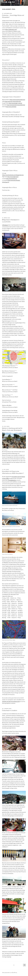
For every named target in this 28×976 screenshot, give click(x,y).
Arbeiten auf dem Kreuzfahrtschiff (11, 701)
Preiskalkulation (12, 480)
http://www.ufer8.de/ (11, 106)
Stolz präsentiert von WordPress (9, 972)
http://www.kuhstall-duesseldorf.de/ (16, 105)
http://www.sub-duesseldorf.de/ (13, 101)
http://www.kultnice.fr (11, 178)
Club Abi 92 (8, 2)
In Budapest (5, 225)
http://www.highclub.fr (13, 176)
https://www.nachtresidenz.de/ (17, 99)
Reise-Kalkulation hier (11, 29)
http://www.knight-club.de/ (15, 103)
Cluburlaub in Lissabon (9, 710)
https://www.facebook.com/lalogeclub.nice (13, 175)
